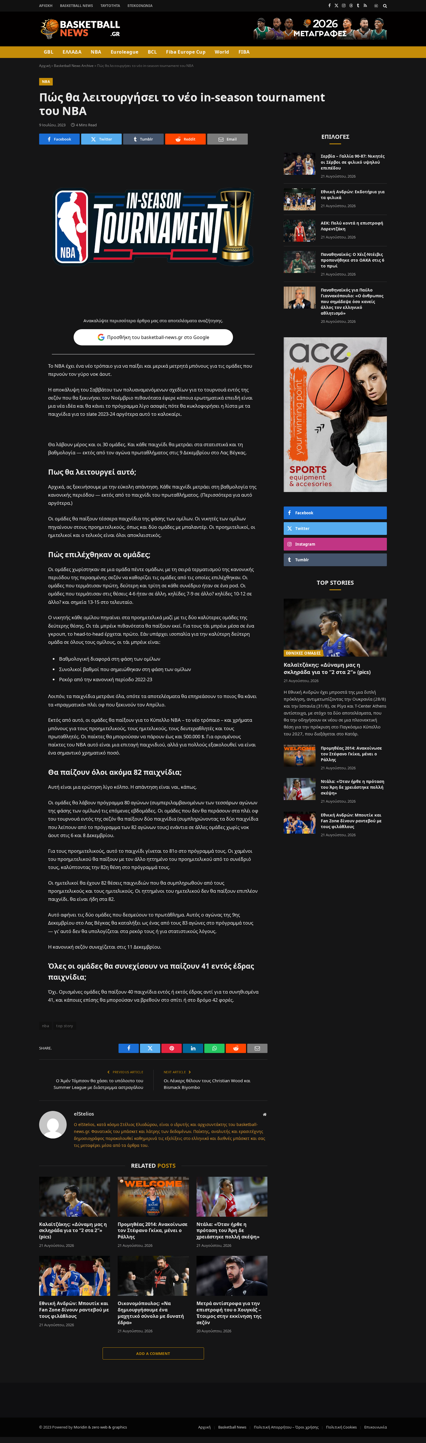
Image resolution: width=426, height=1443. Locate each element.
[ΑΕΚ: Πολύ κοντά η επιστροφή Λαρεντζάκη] (300, 231)
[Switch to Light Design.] (376, 6)
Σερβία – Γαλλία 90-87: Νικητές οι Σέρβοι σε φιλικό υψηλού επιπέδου (353, 161)
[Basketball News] (80, 29)
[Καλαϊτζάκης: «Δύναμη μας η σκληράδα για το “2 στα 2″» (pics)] (74, 1197)
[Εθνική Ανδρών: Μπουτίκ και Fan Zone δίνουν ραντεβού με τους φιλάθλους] (74, 1276)
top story (64, 1025)
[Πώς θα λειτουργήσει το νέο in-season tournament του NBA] (153, 226)
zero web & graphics (109, 1427)
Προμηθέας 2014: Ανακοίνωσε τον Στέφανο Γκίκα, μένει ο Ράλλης (152, 1230)
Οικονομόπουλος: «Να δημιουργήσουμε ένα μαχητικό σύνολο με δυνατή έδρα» (151, 1312)
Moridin (80, 1427)
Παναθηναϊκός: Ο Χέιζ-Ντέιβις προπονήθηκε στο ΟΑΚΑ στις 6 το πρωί (352, 260)
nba (45, 1025)
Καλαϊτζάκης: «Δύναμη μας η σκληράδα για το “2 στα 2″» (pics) (73, 1230)
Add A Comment (153, 1353)
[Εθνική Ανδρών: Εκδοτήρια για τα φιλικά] (300, 199)
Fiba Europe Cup (185, 52)
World (222, 52)
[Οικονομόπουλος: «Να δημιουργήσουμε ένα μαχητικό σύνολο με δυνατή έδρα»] (153, 1276)
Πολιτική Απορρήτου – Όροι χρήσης (286, 1427)
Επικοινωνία (140, 5)
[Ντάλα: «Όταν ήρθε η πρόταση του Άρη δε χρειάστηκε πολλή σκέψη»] (231, 1197)
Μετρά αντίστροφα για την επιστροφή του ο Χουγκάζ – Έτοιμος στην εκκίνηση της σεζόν (228, 1312)
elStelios (84, 1114)
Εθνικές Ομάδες (303, 653)
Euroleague (125, 52)
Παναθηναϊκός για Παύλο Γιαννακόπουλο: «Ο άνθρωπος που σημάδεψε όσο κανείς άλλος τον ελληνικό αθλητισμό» (352, 301)
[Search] (384, 5)
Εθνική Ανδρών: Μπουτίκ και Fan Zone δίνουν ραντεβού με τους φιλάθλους (74, 1309)
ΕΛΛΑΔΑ (72, 52)
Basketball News (76, 5)
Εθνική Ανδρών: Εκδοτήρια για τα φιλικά (353, 194)
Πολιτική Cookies (341, 1427)
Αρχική (45, 5)
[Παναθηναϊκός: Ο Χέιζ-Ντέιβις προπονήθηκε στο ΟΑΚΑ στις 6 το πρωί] (300, 262)
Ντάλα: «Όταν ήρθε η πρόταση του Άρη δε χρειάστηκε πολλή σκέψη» (228, 1230)
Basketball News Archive (74, 65)
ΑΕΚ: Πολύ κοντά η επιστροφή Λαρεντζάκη (352, 226)
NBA (96, 52)
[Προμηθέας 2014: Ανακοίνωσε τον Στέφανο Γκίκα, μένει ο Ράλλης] (153, 1197)
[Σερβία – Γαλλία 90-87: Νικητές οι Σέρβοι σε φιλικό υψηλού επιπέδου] (300, 164)
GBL (48, 52)
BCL (152, 52)
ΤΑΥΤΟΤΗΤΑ (110, 5)
